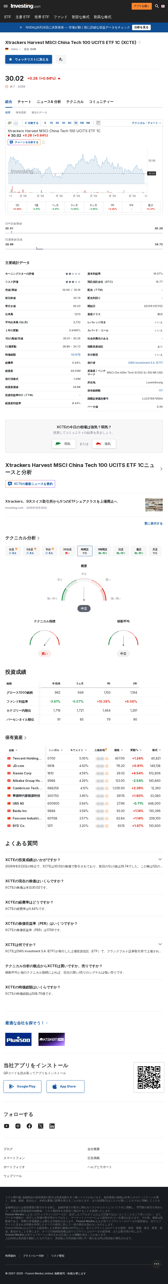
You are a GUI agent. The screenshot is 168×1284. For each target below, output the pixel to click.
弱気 (67, 444)
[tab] (13, 551)
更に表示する (153, 523)
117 (161, 390)
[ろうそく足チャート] (9, 123)
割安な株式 (80, 17)
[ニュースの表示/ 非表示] (98, 123)
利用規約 (10, 1255)
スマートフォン (14, 1158)
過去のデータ (39, 112)
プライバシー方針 (33, 1255)
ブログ (8, 1149)
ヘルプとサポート (100, 1167)
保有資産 (21, 112)
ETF (7, 17)
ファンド (61, 17)
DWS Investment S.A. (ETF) (145, 362)
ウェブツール (13, 1176)
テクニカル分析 (20, 537)
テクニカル (75, 101)
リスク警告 (57, 1255)
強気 (108, 444)
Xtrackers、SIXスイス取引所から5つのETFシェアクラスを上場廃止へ (61, 501)
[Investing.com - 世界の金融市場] (25, 6)
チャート (25, 101)
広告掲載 (94, 1158)
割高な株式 (102, 17)
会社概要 (94, 1149)
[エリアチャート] (15, 123)
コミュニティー (101, 101)
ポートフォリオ (14, 1167)
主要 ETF (23, 17)
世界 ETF (42, 17)
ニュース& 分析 (49, 101)
